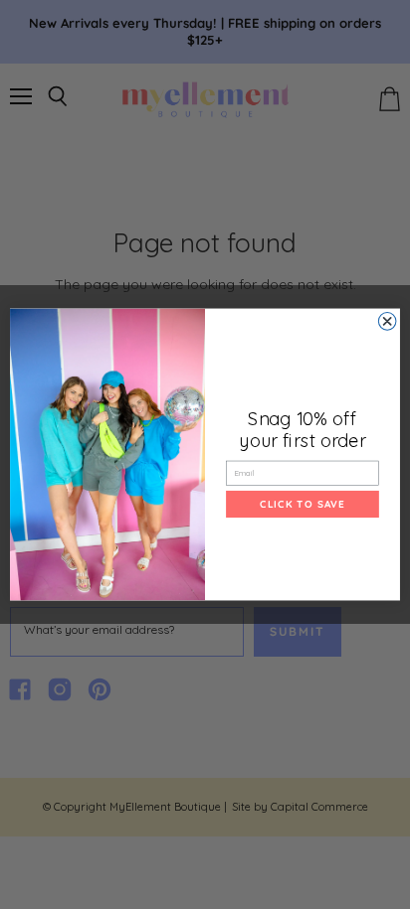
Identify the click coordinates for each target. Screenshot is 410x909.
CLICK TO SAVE (302, 504)
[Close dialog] (387, 322)
